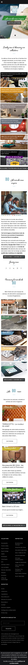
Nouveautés (4, 543)
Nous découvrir (5, 596)
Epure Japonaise (19, 576)
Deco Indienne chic (20, 552)
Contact (3, 604)
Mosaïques (4, 556)
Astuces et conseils (6, 599)
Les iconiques (5, 567)
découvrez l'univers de (14, 257)
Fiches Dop (4, 612)
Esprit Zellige (4, 551)
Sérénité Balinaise (20, 555)
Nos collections (14, 22)
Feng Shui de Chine (20, 547)
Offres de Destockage (4, 578)
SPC (2, 562)
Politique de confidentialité (8, 610)
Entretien (3, 575)
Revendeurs (4, 602)
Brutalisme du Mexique (19, 544)
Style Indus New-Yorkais (19, 565)
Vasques (3, 572)
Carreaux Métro (5, 564)
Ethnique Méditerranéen (19, 558)
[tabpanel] (14, 19)
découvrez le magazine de (14, 525)
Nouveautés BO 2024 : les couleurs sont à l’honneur (13, 466)
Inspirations (19, 538)
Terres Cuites (4, 546)
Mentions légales (5, 607)
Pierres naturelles (6, 570)
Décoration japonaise (21, 550)
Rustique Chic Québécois (19, 570)
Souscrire (8, 628)
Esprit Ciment (5, 548)
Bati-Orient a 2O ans (10, 507)
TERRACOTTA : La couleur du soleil (13, 425)
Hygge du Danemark (20, 562)
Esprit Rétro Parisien (21, 573)
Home (2, 588)
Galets (3, 554)
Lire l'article (9, 441)
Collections (5, 538)
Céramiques (4, 559)
